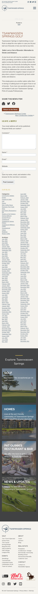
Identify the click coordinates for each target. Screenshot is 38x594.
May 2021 (5, 319)
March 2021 (5, 323)
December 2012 (24, 330)
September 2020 (6, 334)
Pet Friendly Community (25, 552)
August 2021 (5, 314)
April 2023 (5, 280)
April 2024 (5, 267)
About (20, 536)
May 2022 (5, 299)
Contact (22, 562)
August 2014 (24, 306)
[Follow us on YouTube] (35, 2)
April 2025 (5, 256)
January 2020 (24, 199)
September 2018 (25, 227)
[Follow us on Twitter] (33, 2)
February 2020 (24, 198)
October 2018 (24, 225)
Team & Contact (7, 566)
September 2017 (25, 250)
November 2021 (6, 308)
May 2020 (5, 341)
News (3, 209)
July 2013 (23, 319)
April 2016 (23, 278)
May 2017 (23, 257)
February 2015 (24, 294)
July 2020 (4, 338)
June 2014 (23, 308)
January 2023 (6, 286)
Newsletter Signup (24, 566)
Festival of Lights (7, 199)
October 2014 (24, 302)
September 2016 (25, 272)
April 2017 (23, 259)
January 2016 (24, 283)
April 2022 (5, 300)
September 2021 (6, 312)
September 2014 (25, 304)
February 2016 (24, 281)
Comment (6, 133)
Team (20, 538)
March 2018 (23, 239)
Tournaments (6, 560)
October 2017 (24, 248)
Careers (20, 540)
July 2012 (23, 337)
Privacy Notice (24, 590)
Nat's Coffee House (7, 2)
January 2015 (24, 296)
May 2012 (23, 339)
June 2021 (5, 317)
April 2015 (23, 291)
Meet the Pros (6, 546)
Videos (4, 230)
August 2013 (24, 317)
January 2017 (24, 265)
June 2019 (23, 211)
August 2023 (5, 274)
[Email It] (4, 104)
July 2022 (4, 295)
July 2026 (4, 239)
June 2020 (5, 340)
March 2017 (23, 261)
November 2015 (24, 287)
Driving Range (6, 544)
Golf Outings (6, 550)
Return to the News (10, 109)
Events (4, 197)
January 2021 (6, 327)
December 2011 (24, 341)
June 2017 (23, 255)
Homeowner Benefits (24, 556)
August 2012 (24, 335)
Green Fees (5, 540)
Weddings (5, 232)
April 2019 (23, 214)
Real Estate (23, 546)
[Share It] (14, 104)
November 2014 (24, 300)
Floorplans (21, 548)
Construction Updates (8, 195)
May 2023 (5, 278)
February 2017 (24, 263)
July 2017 (23, 253)
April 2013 (23, 324)
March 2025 (5, 258)
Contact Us (21, 564)
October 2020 (6, 332)
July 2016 (23, 274)
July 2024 (4, 265)
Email (4, 159)
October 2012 (24, 334)
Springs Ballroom (7, 216)
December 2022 (6, 287)
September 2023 (6, 272)
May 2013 (23, 322)
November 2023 (6, 269)
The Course (5, 542)
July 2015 (23, 289)
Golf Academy (6, 548)
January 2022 (6, 306)
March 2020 (23, 196)
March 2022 (5, 302)
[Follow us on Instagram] (28, 2)
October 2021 (6, 310)
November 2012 (24, 332)
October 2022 (6, 291)
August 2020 (5, 336)
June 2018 (23, 233)
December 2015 (24, 285)
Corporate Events (7, 562)
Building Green (23, 554)
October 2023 (6, 271)
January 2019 (24, 220)
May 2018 (23, 235)
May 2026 (5, 241)
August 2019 (24, 207)
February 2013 (24, 328)
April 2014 (23, 309)
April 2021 (5, 321)
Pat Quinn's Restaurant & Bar (10, 1)
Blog (19, 542)
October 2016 (24, 270)
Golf (19, 24)
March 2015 (23, 293)
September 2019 (25, 205)
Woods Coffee (6, 233)
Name (4, 152)
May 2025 (5, 254)
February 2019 (24, 218)
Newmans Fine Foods (8, 207)
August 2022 (5, 293)
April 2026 (5, 243)
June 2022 (5, 297)
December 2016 (24, 267)
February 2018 (24, 240)
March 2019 (23, 216)
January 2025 (6, 259)
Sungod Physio (6, 217)
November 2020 (6, 330)
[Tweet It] (9, 104)
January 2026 (6, 246)
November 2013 (24, 311)
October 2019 (24, 203)
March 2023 (5, 282)
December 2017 (24, 244)
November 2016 (24, 268)
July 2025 (4, 252)
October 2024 (6, 263)
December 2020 (6, 328)
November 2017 (24, 246)
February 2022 (6, 304)
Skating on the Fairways (9, 214)
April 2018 (23, 237)
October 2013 (24, 313)
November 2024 (6, 261)
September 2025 (6, 250)
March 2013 (23, 326)
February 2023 (6, 284)
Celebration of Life (7, 564)
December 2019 (24, 201)
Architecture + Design (24, 550)
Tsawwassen (5, 219)
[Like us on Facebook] (30, 2)
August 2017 (24, 252)
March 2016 (23, 280)
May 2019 (23, 212)
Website (5, 166)
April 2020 (23, 194)
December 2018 (24, 222)
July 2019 (23, 209)
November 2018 (24, 224)
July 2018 (23, 231)
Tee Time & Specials (8, 538)
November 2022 (6, 289)
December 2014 (24, 298)
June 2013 (23, 321)
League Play (6, 552)
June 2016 (23, 276)
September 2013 (25, 315)
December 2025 (6, 248)
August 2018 (24, 229)
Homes (4, 203)
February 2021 (6, 325)
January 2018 (24, 242)
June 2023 (5, 276)
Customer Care (23, 558)
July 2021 (4, 315)
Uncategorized (6, 228)
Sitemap (31, 590)
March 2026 (5, 245)
